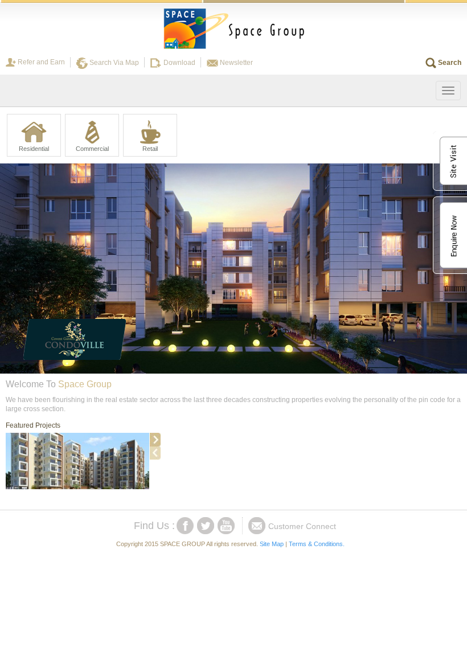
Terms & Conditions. (317, 543)
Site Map (272, 543)
